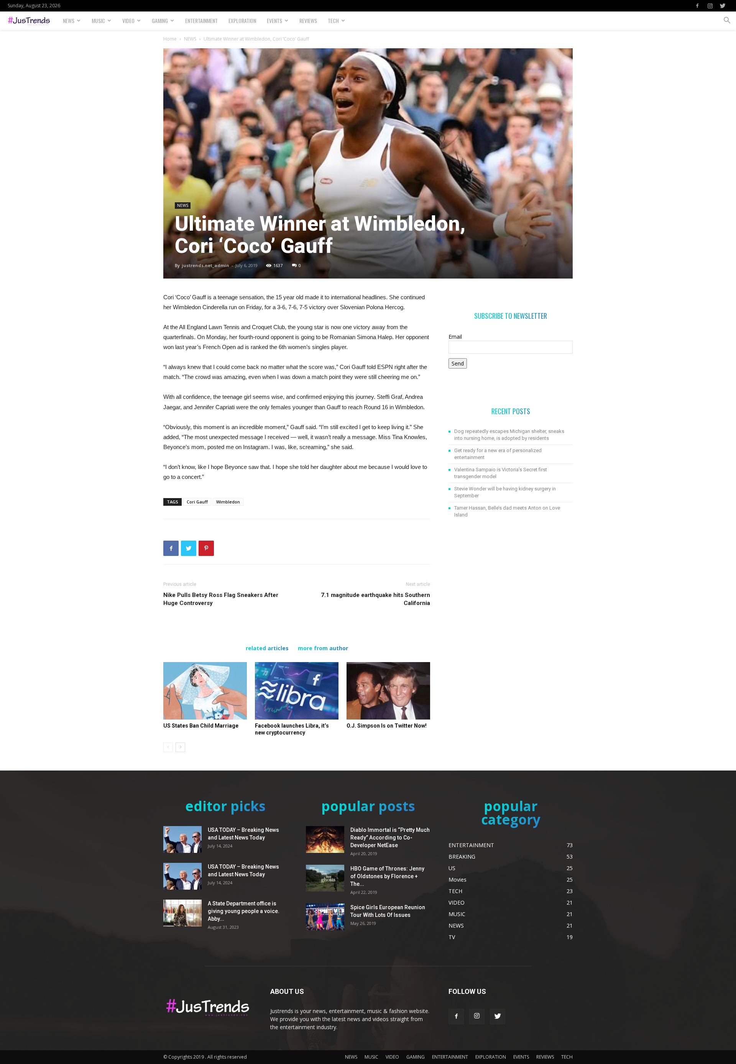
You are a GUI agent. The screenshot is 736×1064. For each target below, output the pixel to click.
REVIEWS (308, 20)
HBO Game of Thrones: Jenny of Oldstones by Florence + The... (387, 876)
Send (458, 363)
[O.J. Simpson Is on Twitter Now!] (388, 691)
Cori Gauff (197, 502)
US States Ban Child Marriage (200, 726)
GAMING (160, 20)
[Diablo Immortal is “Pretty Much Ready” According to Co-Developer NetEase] (325, 839)
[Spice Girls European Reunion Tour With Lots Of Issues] (325, 916)
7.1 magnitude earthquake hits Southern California (375, 599)
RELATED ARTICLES (267, 648)
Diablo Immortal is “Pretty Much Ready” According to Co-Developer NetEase (390, 837)
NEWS (68, 20)
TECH (333, 20)
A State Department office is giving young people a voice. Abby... (243, 911)
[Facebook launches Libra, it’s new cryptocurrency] (296, 691)
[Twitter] (722, 5)
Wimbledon (228, 502)
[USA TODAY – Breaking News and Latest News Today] (182, 839)
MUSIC (98, 20)
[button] (727, 21)
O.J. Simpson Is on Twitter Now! (387, 726)
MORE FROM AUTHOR (323, 648)
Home (170, 39)
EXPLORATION (242, 20)
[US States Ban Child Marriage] (205, 691)
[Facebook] (697, 5)
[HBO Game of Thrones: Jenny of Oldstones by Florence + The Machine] (325, 878)
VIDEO (128, 20)
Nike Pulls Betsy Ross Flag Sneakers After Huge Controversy (220, 599)
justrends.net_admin (205, 265)
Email (455, 336)
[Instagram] (710, 5)
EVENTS (274, 20)
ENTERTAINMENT (201, 20)
